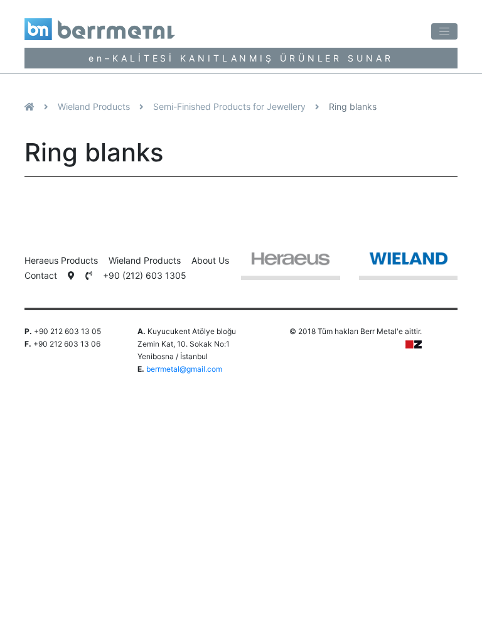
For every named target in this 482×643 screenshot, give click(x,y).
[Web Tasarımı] (413, 344)
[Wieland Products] (408, 265)
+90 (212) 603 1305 (144, 275)
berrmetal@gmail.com (184, 369)
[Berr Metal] (123, 24)
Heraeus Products (61, 260)
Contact (40, 275)
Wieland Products (94, 106)
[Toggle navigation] (444, 31)
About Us (210, 260)
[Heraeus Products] (290, 265)
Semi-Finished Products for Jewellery (229, 106)
